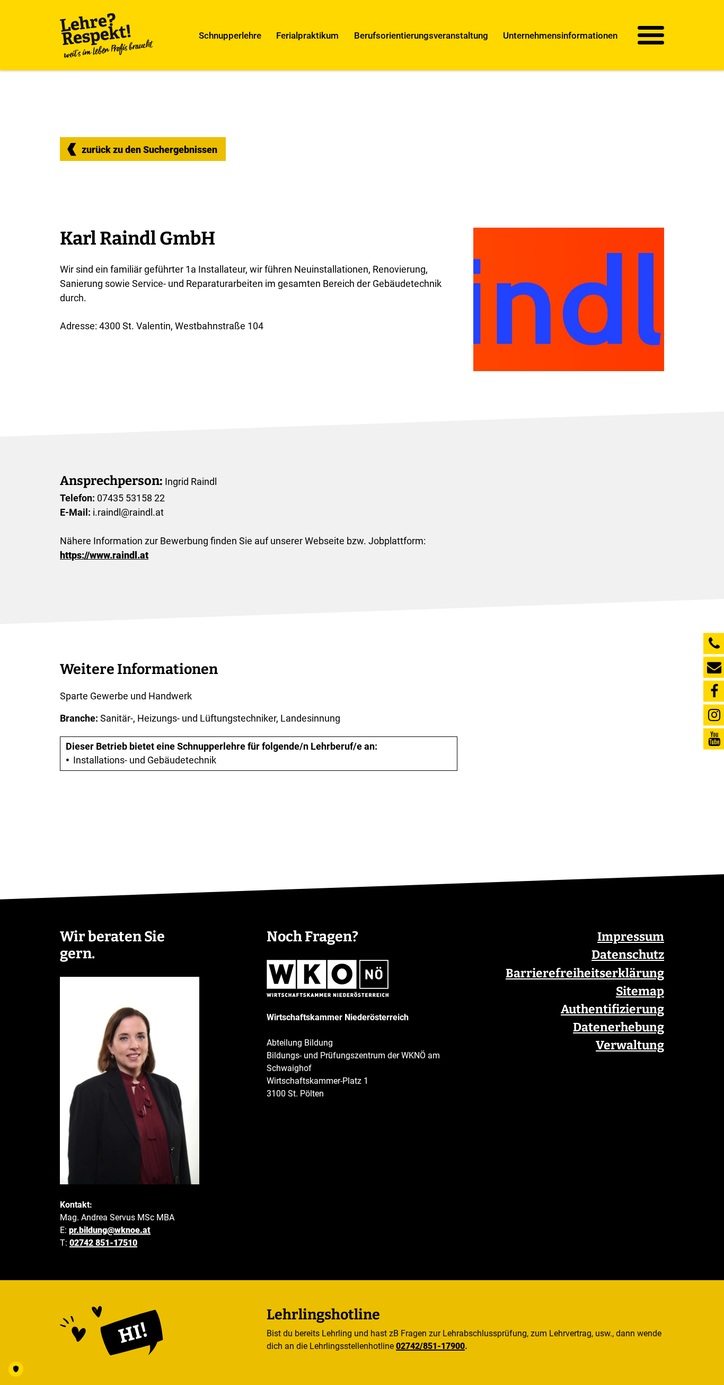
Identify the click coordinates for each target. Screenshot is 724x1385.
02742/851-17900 (430, 1346)
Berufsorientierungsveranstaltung (421, 35)
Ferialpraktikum (307, 35)
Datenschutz (627, 955)
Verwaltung (630, 1045)
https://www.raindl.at (104, 555)
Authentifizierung (612, 1009)
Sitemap (640, 991)
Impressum (630, 937)
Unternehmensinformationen (560, 35)
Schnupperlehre (230, 35)
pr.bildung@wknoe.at (110, 1230)
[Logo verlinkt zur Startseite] (107, 35)
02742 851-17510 (103, 1243)
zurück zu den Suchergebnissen (149, 149)
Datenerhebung (618, 1027)
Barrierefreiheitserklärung (585, 973)
